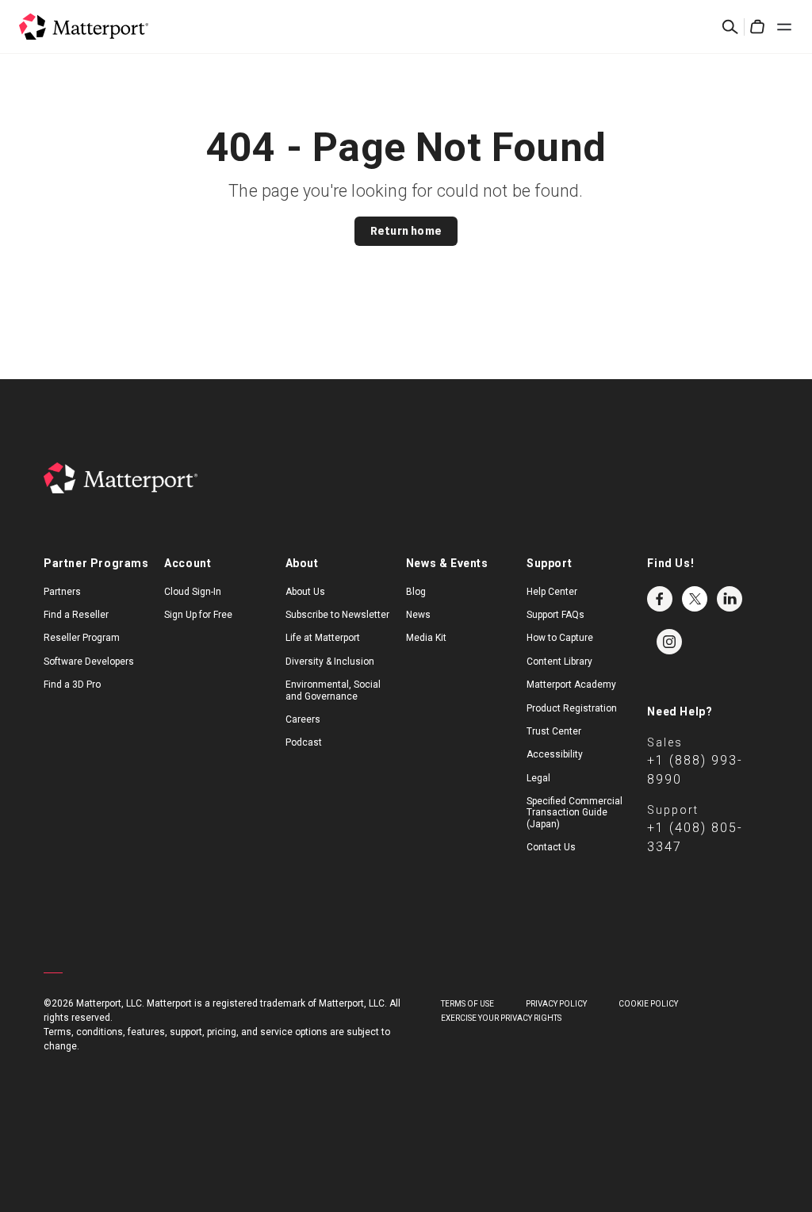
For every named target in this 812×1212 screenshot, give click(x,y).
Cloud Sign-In (192, 591)
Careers (302, 719)
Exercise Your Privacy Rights (501, 1018)
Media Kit (426, 637)
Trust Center (554, 731)
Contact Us (551, 847)
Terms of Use (467, 1003)
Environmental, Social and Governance (333, 690)
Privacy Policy (556, 1003)
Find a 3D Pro (72, 684)
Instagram (669, 641)
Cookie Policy (648, 1003)
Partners (62, 591)
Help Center (552, 591)
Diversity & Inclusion (329, 661)
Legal (538, 778)
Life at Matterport (322, 637)
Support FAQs (555, 614)
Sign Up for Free (198, 614)
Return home (406, 231)
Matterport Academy (571, 684)
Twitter (694, 599)
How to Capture (560, 637)
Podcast (303, 742)
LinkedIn (729, 599)
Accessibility (555, 754)
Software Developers (89, 661)
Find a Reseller (76, 614)
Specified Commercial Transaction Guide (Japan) (574, 813)
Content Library (559, 661)
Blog (416, 591)
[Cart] (757, 27)
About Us (305, 591)
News (418, 614)
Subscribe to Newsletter (337, 614)
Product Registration (572, 708)
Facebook (659, 599)
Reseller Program (82, 637)
